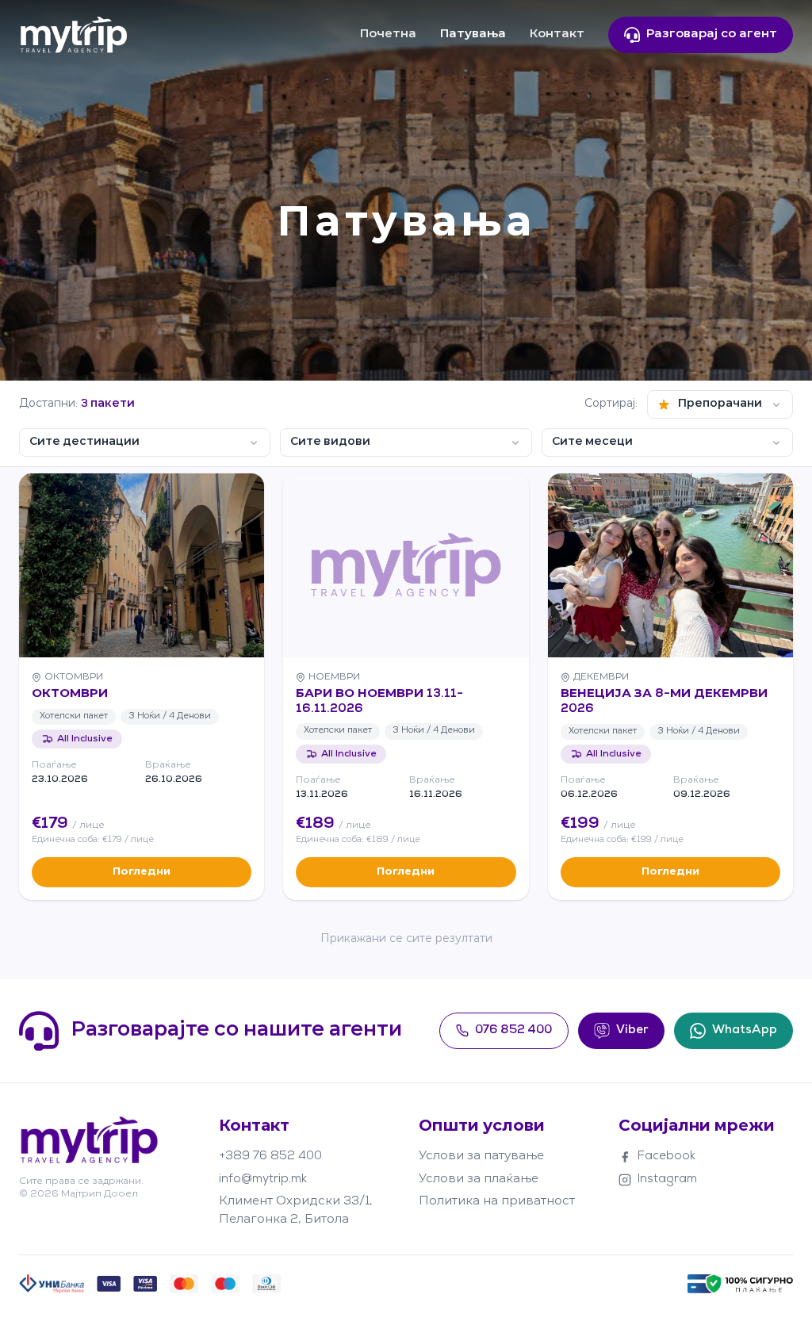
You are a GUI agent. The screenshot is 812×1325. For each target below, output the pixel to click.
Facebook (666, 1156)
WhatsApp (744, 1030)
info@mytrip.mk (263, 1179)
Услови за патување (481, 1156)
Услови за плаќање (478, 1179)
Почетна (388, 34)
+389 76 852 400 (270, 1156)
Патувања (473, 34)
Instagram (667, 1179)
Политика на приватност (497, 1202)
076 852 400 (513, 1030)
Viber (632, 1030)
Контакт (557, 34)
